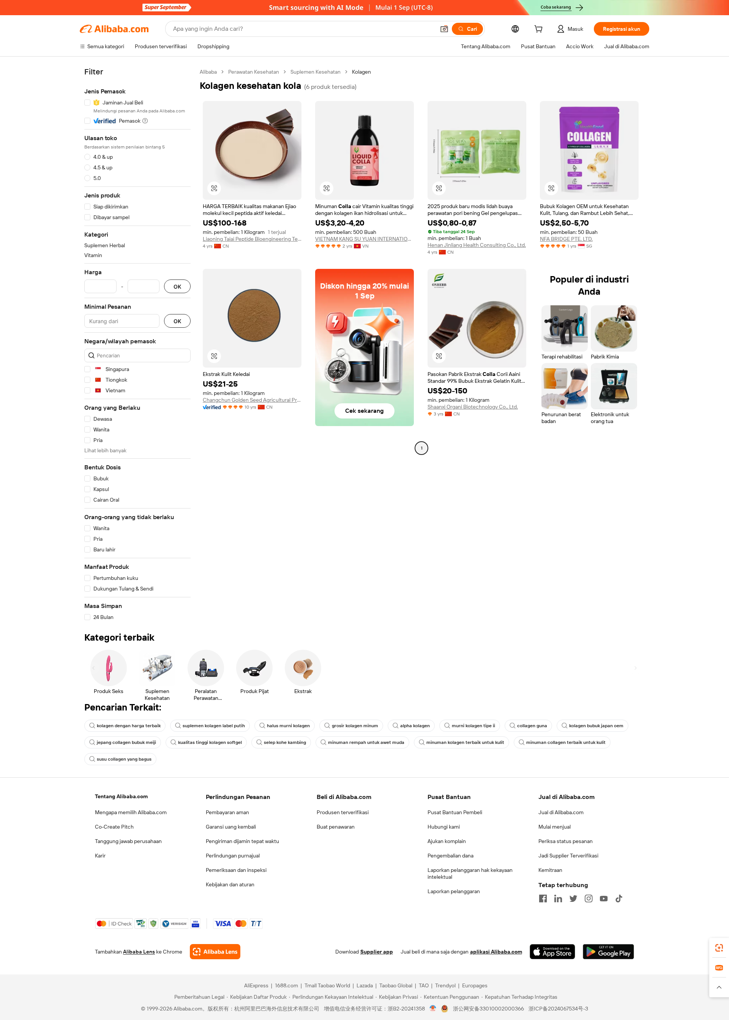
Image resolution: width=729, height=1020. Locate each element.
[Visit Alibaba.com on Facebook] (543, 898)
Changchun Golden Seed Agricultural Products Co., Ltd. (252, 400)
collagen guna (532, 725)
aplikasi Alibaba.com (496, 952)
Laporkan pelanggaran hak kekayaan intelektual (470, 873)
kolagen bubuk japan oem (596, 725)
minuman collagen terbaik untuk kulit (566, 742)
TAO (424, 985)
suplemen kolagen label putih (214, 725)
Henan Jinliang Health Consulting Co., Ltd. (477, 245)
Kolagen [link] (361, 72)
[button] (444, 28)
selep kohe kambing (285, 742)
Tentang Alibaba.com (121, 796)
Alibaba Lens (139, 952)
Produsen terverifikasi (343, 812)
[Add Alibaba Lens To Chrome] (215, 951)
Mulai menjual (554, 827)
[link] (719, 948)
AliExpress (256, 985)
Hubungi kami (444, 827)
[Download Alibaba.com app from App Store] (552, 951)
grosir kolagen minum (355, 725)
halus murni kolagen (288, 725)
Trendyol (445, 985)
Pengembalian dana (450, 856)
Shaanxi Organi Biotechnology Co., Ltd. (473, 407)
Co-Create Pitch (114, 827)
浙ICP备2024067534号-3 (558, 1009)
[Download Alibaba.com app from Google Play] (608, 951)
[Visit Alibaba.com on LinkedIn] (558, 898)
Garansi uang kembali (231, 827)
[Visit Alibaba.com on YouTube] (603, 898)
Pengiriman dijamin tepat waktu (242, 841)
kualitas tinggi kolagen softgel (210, 742)
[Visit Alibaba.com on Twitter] (573, 898)
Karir (100, 856)
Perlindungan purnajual (233, 856)
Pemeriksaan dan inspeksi (236, 870)
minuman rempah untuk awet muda (366, 742)
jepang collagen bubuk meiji (126, 742)
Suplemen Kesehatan (315, 72)
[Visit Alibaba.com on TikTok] (618, 898)
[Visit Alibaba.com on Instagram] (588, 898)
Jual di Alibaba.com (561, 812)
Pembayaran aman (227, 812)
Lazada (365, 985)
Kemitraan (550, 870)
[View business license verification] (433, 1008)
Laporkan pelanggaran (454, 891)
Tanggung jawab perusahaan (128, 841)
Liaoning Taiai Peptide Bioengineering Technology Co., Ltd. (252, 239)
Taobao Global (395, 985)
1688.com (286, 985)
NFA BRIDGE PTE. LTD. (566, 239)
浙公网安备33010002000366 (488, 1009)
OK (177, 286)
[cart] (540, 30)
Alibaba (208, 72)
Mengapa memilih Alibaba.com (131, 812)
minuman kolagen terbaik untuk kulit (465, 742)
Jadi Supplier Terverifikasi (568, 856)
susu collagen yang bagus (124, 759)
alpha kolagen (415, 725)
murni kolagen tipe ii (473, 725)
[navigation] (137, 344)
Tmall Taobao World (327, 985)
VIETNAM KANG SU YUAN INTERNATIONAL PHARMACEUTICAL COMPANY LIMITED (364, 239)
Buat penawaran (336, 827)
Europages (475, 985)
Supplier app (376, 952)
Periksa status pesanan (565, 841)
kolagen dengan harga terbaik (129, 725)
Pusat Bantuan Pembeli (455, 812)
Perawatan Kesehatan (253, 72)
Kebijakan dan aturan (230, 884)
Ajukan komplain (447, 841)
